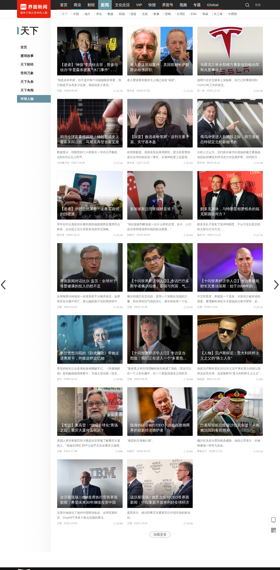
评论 (99, 14)
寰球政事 (27, 56)
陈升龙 (130, 90)
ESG (194, 14)
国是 (133, 14)
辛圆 (59, 90)
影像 (156, 14)
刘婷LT (131, 234)
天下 (64, 14)
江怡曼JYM (63, 162)
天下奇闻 (27, 90)
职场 (122, 14)
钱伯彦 (201, 379)
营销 (168, 14)
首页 (23, 47)
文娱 (145, 14)
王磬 (59, 307)
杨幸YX (201, 234)
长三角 (218, 14)
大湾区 (180, 14)
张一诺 (201, 90)
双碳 (205, 14)
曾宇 (59, 379)
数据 (110, 14)
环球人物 (27, 99)
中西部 (232, 14)
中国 (76, 14)
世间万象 (27, 73)
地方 (87, 14)
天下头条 (27, 81)
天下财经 (27, 64)
